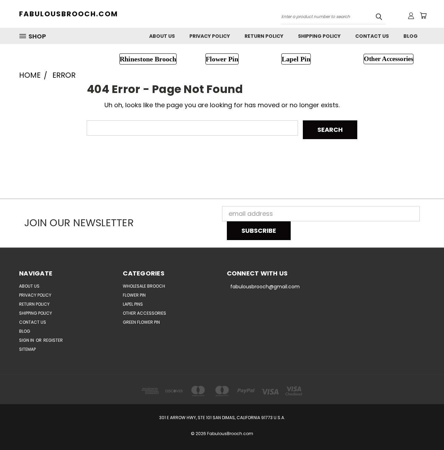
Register (53, 340)
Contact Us (372, 36)
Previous (423, 428)
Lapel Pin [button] (296, 59)
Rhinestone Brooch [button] (148, 59)
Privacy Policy (209, 36)
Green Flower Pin (141, 322)
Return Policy (264, 36)
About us (162, 36)
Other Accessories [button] (388, 58)
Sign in (27, 340)
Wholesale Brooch (144, 286)
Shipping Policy (319, 36)
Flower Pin (134, 295)
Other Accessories (144, 313)
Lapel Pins (133, 304)
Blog (410, 36)
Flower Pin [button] (222, 59)
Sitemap (27, 349)
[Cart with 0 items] (423, 15)
